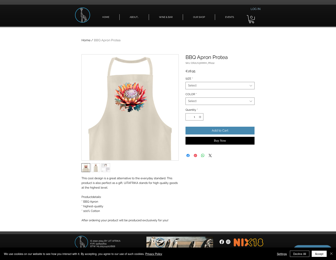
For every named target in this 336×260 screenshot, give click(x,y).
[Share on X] (210, 155)
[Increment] (200, 116)
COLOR (191, 94)
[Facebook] (222, 242)
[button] (134, 17)
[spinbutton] (194, 116)
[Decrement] (188, 116)
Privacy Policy (153, 254)
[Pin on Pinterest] (195, 155)
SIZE (189, 78)
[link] (251, 19)
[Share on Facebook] (188, 155)
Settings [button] (282, 254)
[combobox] (220, 85)
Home (85, 40)
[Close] (331, 254)
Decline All (299, 254)
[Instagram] (228, 242)
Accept (319, 254)
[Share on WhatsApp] (202, 155)
